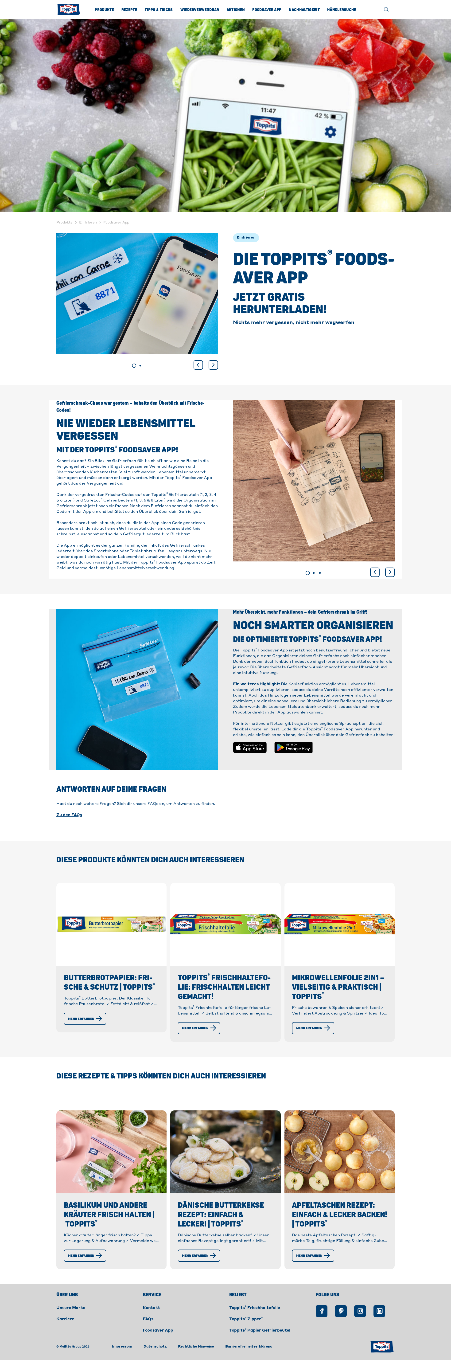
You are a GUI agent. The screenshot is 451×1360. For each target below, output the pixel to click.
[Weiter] (213, 365)
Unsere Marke (70, 1308)
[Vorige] (198, 365)
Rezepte (129, 10)
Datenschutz (155, 1346)
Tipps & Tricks (159, 10)
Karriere (65, 1319)
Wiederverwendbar (199, 10)
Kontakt (151, 1308)
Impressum (122, 1346)
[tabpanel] (137, 293)
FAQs (148, 1319)
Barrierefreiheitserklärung (248, 1346)
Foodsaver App (266, 10)
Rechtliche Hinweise (196, 1346)
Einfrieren (246, 237)
